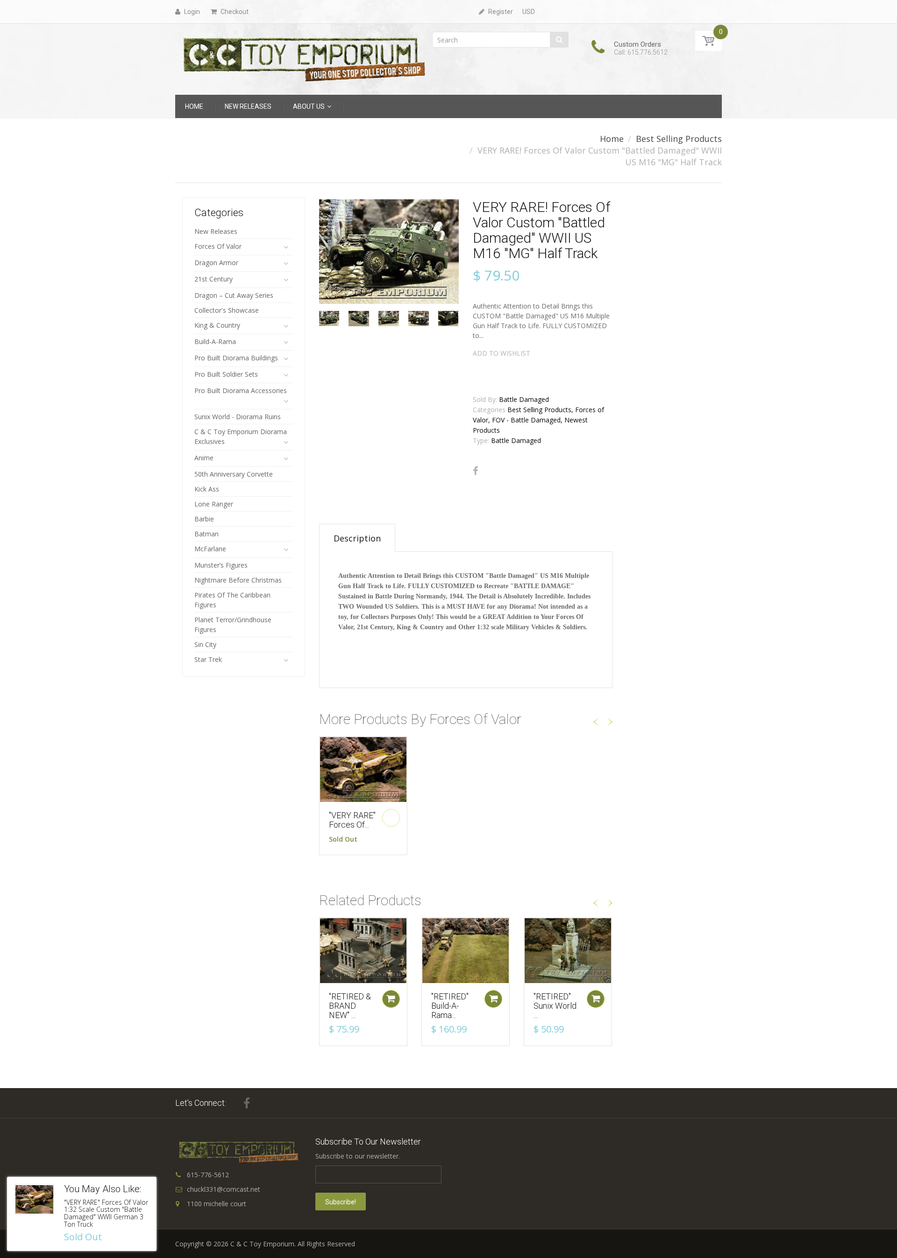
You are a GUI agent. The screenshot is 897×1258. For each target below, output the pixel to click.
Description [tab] (357, 538)
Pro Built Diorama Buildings (236, 357)
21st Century (213, 278)
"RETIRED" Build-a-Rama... (450, 1005)
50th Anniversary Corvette (233, 474)
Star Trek (208, 659)
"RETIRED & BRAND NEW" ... (350, 1005)
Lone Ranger (213, 503)
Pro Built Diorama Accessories (240, 390)
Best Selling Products (679, 138)
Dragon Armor (216, 262)
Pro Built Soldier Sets (226, 374)
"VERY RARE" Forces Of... (352, 819)
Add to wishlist (501, 353)
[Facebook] (475, 471)
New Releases (215, 231)
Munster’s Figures (221, 565)
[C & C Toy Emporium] (303, 58)
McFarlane (210, 548)
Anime (204, 457)
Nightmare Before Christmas (238, 580)
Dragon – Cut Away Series (233, 295)
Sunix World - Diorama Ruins (237, 416)
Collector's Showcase (226, 310)
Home (612, 138)
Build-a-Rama (215, 341)
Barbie (204, 518)
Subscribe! (340, 1202)
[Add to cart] (391, 999)
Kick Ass (206, 489)
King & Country (217, 325)
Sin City (205, 644)
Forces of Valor (218, 246)
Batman (206, 533)
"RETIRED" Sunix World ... (555, 1005)
